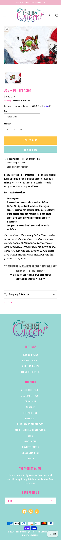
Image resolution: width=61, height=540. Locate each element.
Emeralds (30, 418)
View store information (17, 167)
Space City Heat (30, 453)
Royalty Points (30, 447)
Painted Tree (31, 441)
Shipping (7, 100)
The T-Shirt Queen (25, 532)
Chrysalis (30, 401)
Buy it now (30, 150)
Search (30, 458)
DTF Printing (30, 413)
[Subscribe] (51, 500)
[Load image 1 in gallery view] (13, 78)
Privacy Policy (30, 360)
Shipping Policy (30, 366)
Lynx (30, 435)
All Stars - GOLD (30, 390)
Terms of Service (30, 372)
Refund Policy (30, 355)
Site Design (42, 532)
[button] (4, 15)
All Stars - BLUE (30, 395)
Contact (30, 407)
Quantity (7, 124)
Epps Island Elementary (30, 424)
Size (5, 111)
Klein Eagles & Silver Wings (30, 430)
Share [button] (10, 302)
